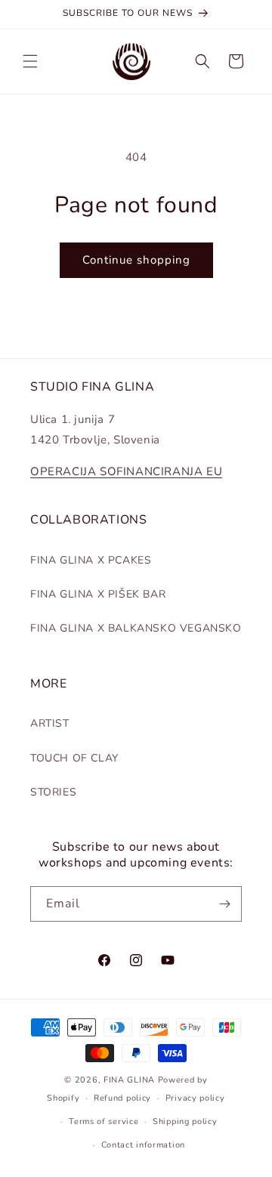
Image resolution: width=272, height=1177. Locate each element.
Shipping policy (185, 1121)
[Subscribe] (224, 904)
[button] (30, 61)
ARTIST (50, 723)
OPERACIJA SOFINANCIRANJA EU (126, 471)
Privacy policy (195, 1098)
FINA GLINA (129, 1080)
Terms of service (103, 1121)
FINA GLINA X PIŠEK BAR (97, 594)
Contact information (143, 1145)
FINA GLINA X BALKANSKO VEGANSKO (136, 628)
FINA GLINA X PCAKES (90, 560)
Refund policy (122, 1098)
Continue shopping (136, 259)
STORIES (53, 792)
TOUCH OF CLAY (74, 758)
